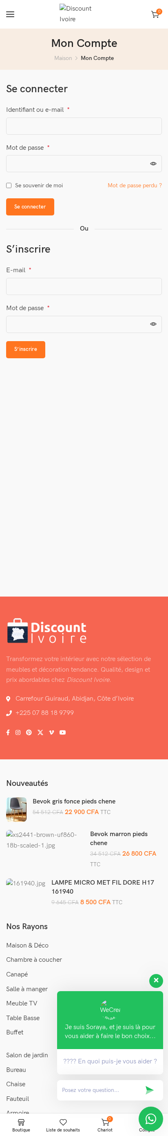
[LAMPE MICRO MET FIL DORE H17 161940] (25, 884)
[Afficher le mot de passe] (153, 163)
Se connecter (30, 207)
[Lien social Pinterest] (29, 733)
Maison (63, 58)
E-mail (18, 270)
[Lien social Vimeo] (51, 733)
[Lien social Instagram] (18, 733)
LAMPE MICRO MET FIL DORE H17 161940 (102, 887)
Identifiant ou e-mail (38, 110)
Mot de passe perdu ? (135, 185)
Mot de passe (28, 148)
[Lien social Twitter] (40, 733)
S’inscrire (25, 349)
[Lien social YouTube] (63, 733)
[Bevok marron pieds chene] (45, 840)
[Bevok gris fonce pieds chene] (16, 809)
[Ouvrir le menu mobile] (10, 14)
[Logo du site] (84, 14)
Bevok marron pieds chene (119, 838)
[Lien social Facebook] (8, 733)
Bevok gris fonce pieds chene (74, 801)
